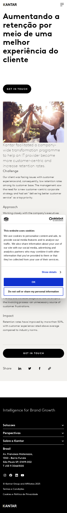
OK (33, 282)
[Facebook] (11, 476)
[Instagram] (5, 476)
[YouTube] (17, 476)
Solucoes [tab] (9, 425)
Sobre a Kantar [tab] (13, 441)
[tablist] (33, 455)
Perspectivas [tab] (11, 433)
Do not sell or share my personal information (33, 291)
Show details (49, 272)
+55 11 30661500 (14, 466)
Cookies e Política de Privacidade (20, 494)
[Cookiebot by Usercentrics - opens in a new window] (49, 219)
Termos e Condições (13, 489)
